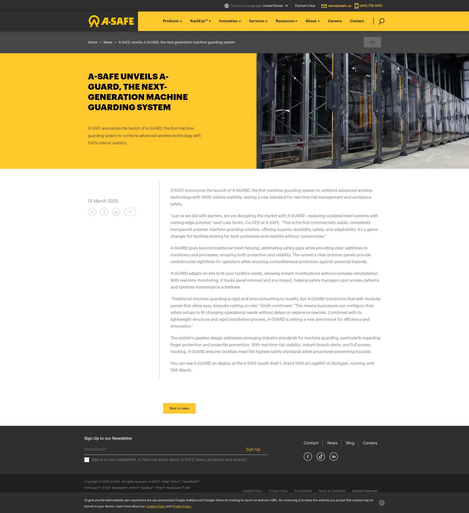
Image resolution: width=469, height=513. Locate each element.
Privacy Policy (278, 491)
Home (92, 42)
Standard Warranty (365, 491)
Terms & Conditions (332, 491)
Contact (357, 21)
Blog (350, 443)
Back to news (179, 408)
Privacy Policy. (182, 506)
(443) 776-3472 (371, 5)
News (108, 42)
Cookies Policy (252, 491)
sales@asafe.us (339, 5)
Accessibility (303, 491)
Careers (335, 21)
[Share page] (372, 42)
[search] (379, 21)
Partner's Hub (305, 5)
